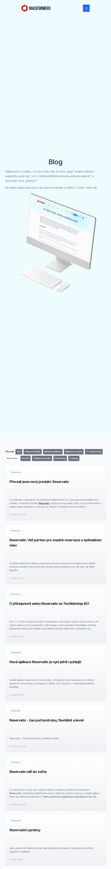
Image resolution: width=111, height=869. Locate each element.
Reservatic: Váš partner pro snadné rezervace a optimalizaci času (55, 542)
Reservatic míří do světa (27, 772)
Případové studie (42, 458)
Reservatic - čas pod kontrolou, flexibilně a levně (46, 720)
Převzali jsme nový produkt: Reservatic (39, 482)
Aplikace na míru (73, 451)
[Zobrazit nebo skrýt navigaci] (86, 8)
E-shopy (74, 458)
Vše (19, 451)
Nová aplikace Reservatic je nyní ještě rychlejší (45, 662)
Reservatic (12, 458)
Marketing (60, 458)
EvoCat (25, 458)
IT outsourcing (93, 451)
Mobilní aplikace (53, 451)
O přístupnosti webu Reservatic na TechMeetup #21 (49, 603)
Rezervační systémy (24, 830)
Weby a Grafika (32, 451)
